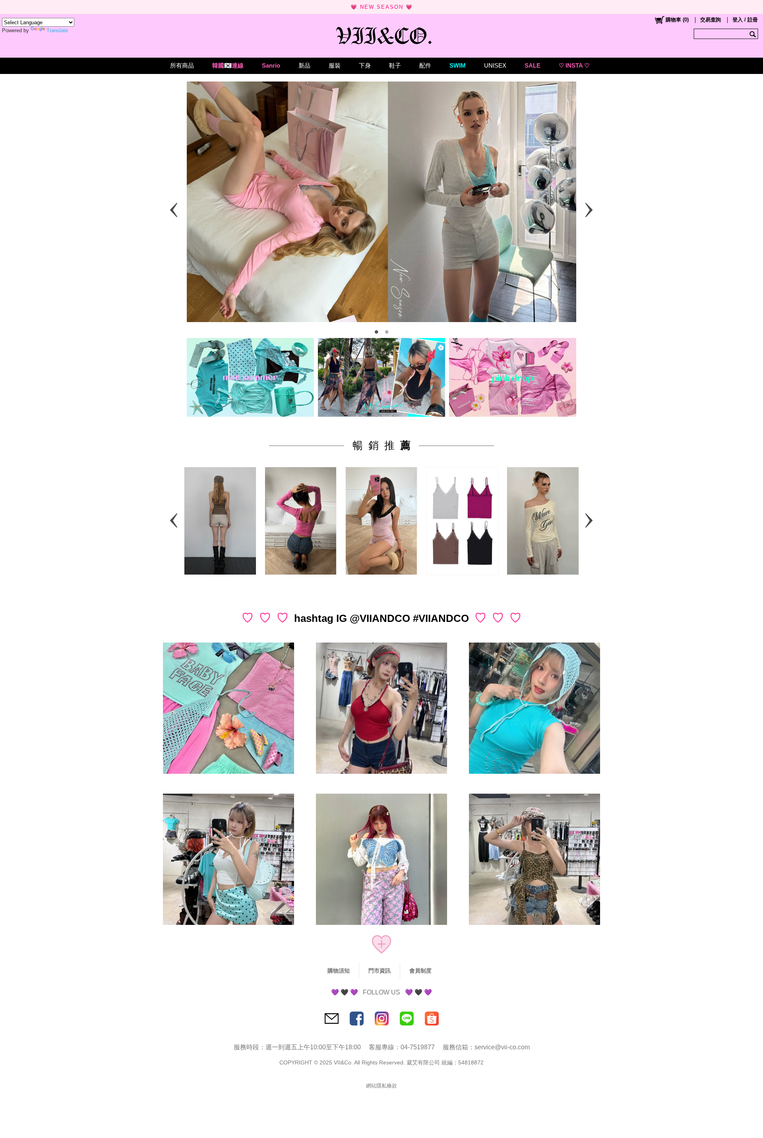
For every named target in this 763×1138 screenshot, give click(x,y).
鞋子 (395, 65)
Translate (57, 30)
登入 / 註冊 (745, 20)
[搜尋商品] (753, 34)
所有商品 (182, 65)
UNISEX (495, 65)
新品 (304, 65)
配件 (425, 65)
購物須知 (338, 970)
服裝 (335, 65)
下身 (365, 65)
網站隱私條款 (381, 1086)
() (677, 20)
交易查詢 (710, 20)
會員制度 (420, 970)
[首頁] (381, 34)
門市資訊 (379, 970)
